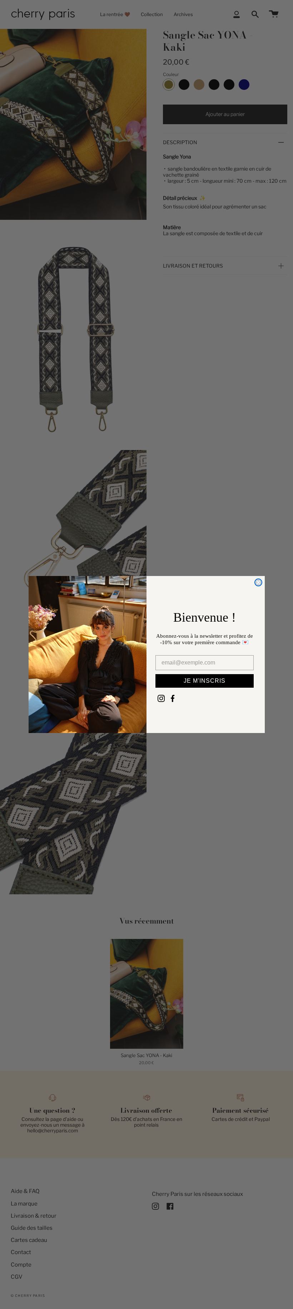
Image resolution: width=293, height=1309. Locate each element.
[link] (161, 698)
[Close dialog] (258, 582)
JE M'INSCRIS (204, 681)
